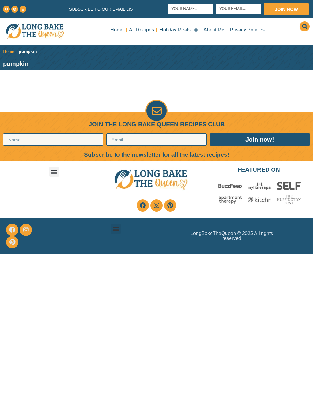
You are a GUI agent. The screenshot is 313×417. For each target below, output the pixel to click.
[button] (305, 26)
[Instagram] (23, 9)
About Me (214, 29)
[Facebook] (6, 9)
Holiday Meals (175, 29)
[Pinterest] (14, 9)
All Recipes (141, 29)
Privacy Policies (247, 29)
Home (116, 29)
